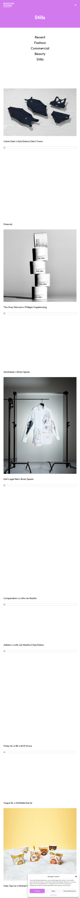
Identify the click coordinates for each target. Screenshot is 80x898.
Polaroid (8, 224)
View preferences (69, 891)
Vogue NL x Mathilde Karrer (18, 802)
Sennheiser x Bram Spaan (17, 371)
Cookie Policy (53, 895)
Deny (53, 891)
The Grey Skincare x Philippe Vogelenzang (25, 307)
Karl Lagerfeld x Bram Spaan (19, 479)
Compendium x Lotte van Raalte (20, 598)
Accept (37, 891)
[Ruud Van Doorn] (9, 5)
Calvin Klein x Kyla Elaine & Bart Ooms (23, 141)
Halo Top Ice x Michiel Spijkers (19, 885)
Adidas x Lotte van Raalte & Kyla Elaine (24, 644)
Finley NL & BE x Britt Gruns (18, 745)
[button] (76, 876)
